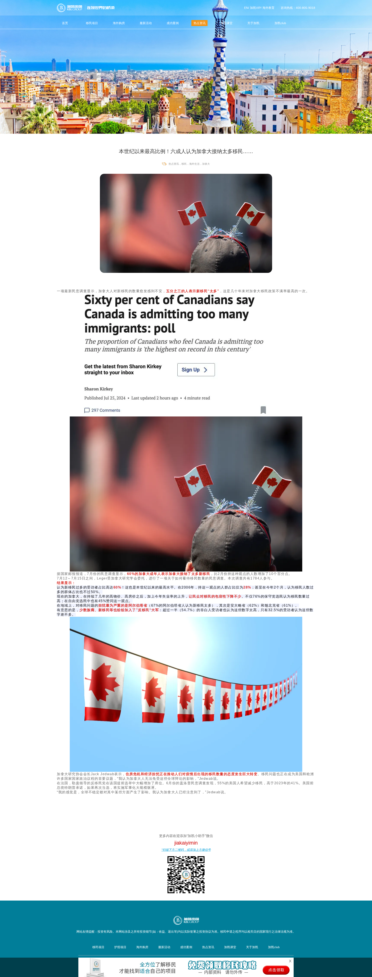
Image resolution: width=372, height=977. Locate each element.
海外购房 (119, 23)
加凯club (280, 23)
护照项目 (120, 947)
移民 (184, 163)
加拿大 (206, 163)
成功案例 (173, 23)
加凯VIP (255, 7)
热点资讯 (200, 23)
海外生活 (194, 163)
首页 (65, 23)
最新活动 (146, 23)
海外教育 (268, 7)
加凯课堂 (226, 23)
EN (246, 7)
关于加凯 (253, 23)
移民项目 (92, 23)
